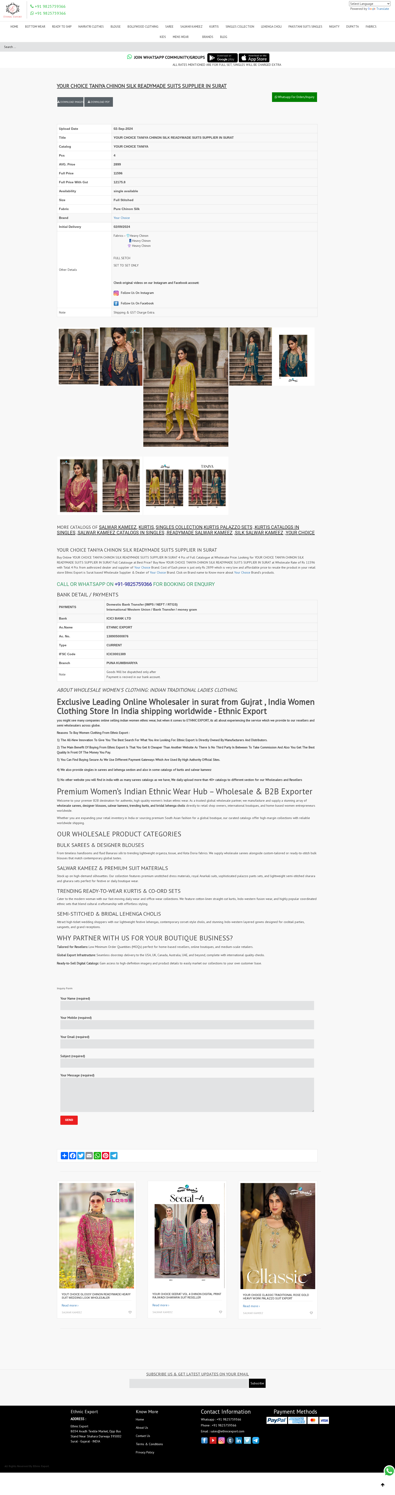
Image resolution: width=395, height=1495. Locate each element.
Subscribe (257, 1383)
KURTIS (146, 527)
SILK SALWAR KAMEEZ (259, 532)
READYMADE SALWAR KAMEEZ (200, 532)
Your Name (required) (75, 998)
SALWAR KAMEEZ (118, 527)
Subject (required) (72, 1056)
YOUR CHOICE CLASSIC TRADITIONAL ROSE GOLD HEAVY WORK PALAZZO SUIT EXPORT (276, 1296)
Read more (69, 1305)
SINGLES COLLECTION (179, 527)
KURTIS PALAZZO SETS (228, 527)
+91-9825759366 (133, 584)
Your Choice (122, 218)
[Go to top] (382, 1484)
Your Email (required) (74, 1037)
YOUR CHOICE (300, 532)
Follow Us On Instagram (137, 293)
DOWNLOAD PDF (100, 102)
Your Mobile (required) (76, 1018)
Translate (382, 9)
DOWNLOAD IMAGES (71, 102)
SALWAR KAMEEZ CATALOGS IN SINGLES (121, 532)
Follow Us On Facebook (137, 303)
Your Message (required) (77, 1075)
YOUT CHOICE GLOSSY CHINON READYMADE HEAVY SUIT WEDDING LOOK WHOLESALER (96, 1296)
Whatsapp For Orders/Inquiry (295, 97)
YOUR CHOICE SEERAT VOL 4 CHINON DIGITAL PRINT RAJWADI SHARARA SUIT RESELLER (186, 1295)
